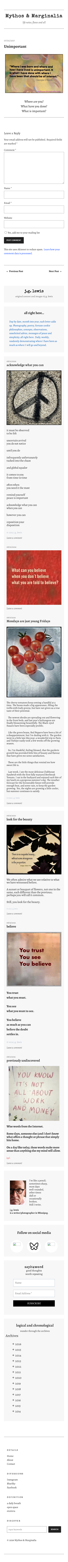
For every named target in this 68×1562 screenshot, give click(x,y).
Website (8, 218)
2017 (18, 1395)
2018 (18, 1389)
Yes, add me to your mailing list (23, 232)
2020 (18, 1378)
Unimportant (15, 46)
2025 (18, 1350)
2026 (18, 1344)
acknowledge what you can (25, 365)
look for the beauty (19, 819)
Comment (10, 150)
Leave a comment (15, 538)
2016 (18, 1400)
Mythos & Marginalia (34, 16)
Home (10, 1456)
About (10, 1460)
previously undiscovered (23, 1060)
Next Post (54, 271)
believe (11, 926)
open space (12, 1507)
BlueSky (11, 1483)
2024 (18, 1355)
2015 (18, 1406)
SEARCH (55, 1529)
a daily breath (14, 1503)
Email (8, 203)
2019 (18, 1383)
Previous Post (16, 271)
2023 (18, 1361)
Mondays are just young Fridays (28, 621)
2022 (18, 1366)
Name (8, 188)
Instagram (12, 1479)
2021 (18, 1372)
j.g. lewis (34, 291)
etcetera (11, 1511)
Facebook (12, 1487)
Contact (11, 1464)
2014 (18, 1411)
